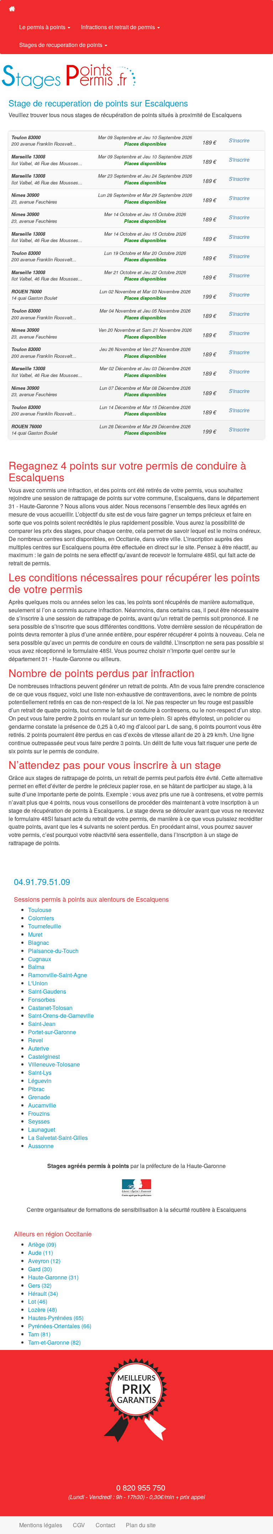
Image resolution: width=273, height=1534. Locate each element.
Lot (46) (37, 1301)
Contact (105, 1525)
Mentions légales (40, 1525)
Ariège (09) (42, 1244)
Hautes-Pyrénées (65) (56, 1318)
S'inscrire (239, 140)
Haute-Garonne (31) (53, 1277)
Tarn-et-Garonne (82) (54, 1342)
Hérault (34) (43, 1293)
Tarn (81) (39, 1334)
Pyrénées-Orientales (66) (59, 1326)
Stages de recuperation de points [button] (61, 45)
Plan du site (141, 1525)
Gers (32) (40, 1285)
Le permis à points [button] (43, 27)
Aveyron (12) (44, 1261)
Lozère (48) (42, 1309)
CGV (79, 1525)
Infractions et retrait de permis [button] (118, 27)
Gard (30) (40, 1269)
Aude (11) (40, 1252)
